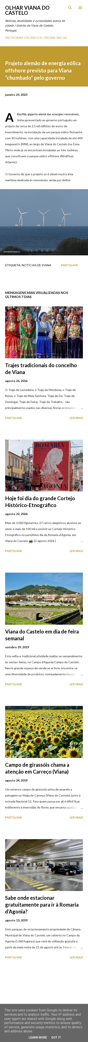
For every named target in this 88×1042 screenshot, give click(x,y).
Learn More (38, 1037)
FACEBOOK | (34, 37)
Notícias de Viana (36, 265)
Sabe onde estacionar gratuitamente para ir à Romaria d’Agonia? (42, 905)
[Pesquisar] (70, 7)
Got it (56, 1037)
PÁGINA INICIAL (55, 37)
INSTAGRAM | (15, 37)
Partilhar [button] (69, 265)
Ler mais (76, 418)
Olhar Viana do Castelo (27, 10)
